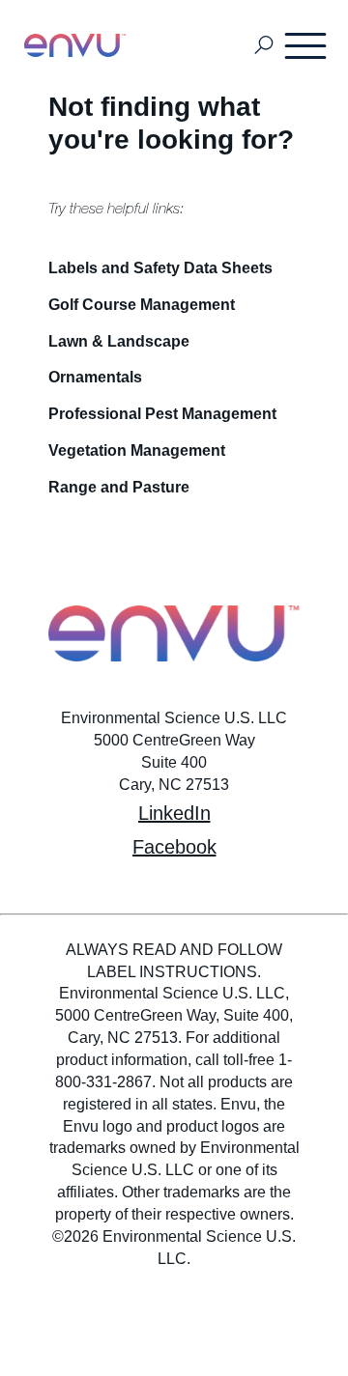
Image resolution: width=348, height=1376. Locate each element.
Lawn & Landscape (118, 341)
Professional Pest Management (162, 414)
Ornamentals (95, 377)
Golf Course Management (141, 304)
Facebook (174, 846)
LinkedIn (174, 813)
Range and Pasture (118, 487)
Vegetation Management (136, 450)
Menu (306, 45)
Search (263, 46)
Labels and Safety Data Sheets (160, 268)
